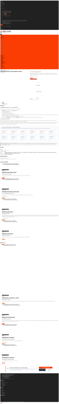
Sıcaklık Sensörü (10, 154)
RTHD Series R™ (40, 152)
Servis (2, 383)
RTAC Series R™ (26, 152)
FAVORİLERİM (2, 2)
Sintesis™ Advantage (46, 152)
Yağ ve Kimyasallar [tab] (2, 44)
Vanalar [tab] (1, 42)
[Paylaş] (2, 402)
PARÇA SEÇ (1, 37)
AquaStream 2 (6, 152)
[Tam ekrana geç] (1, 402)
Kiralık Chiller (3, 385)
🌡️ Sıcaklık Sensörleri (49, 369)
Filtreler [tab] (1, 43)
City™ (18, 152)
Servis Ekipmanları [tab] (2, 54)
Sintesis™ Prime (9, 153)
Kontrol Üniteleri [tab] (2, 48)
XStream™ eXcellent (17, 153)
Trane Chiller (3, 110)
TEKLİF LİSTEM (2, 5)
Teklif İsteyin (3, 239)
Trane (5, 151)
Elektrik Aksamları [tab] (2, 47)
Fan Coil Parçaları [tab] (2, 53)
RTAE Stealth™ (30, 152)
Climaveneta (3, 392)
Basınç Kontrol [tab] (2, 41)
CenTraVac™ (15, 152)
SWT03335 (8, 117)
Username (1, 11)
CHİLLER (1, 59)
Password (1, 12)
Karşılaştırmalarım (2, 63)
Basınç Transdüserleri (4, 355)
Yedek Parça (3, 384)
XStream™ (13, 153)
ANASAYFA (1, 55)
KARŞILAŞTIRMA (2, 3)
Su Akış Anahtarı (14, 110)
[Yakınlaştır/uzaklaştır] (0, 402)
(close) (1, 17)
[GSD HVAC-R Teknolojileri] (5, 32)
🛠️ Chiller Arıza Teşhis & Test (46, 367)
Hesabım (1, 64)
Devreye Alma (2, 66)
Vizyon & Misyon (2, 57)
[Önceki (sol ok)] (0, 403)
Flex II (19, 152)
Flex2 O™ (22, 152)
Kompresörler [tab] (2, 38)
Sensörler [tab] (1, 40)
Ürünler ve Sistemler (4, 382)
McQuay (3, 393)
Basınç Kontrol (4, 70)
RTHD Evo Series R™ (35, 152)
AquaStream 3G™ (10, 152)
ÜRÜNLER (1, 58)
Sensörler (3, 170)
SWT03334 (17, 117)
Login (9, 26)
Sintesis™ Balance (51, 152)
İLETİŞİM (1, 68)
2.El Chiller (1, 60)
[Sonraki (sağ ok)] (1, 403)
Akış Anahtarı (6, 154)
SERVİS (1, 65)
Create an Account (7, 15)
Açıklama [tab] (3, 102)
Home (1, 70)
